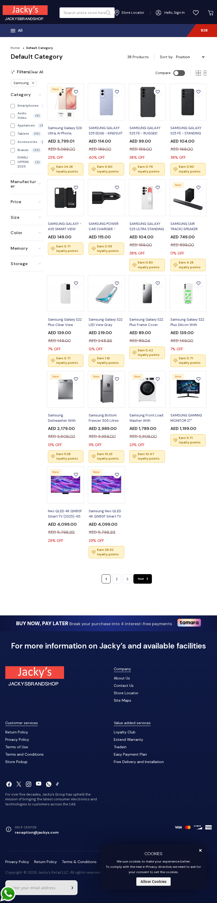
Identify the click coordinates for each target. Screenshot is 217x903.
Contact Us (124, 685)
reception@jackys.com (37, 832)
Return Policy (16, 732)
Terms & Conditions (79, 861)
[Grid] (198, 73)
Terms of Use (16, 747)
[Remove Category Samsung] (33, 83)
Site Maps (122, 700)
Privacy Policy (17, 739)
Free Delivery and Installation (139, 761)
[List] (205, 73)
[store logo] (25, 13)
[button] (76, 92)
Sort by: (167, 57)
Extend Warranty (128, 739)
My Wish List (196, 12)
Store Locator (126, 693)
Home (15, 48)
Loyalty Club (124, 732)
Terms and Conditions (24, 754)
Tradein (120, 747)
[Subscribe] (72, 887)
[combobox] (85, 12)
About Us (122, 678)
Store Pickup (16, 761)
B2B (204, 30)
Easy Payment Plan (130, 754)
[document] (153, 867)
